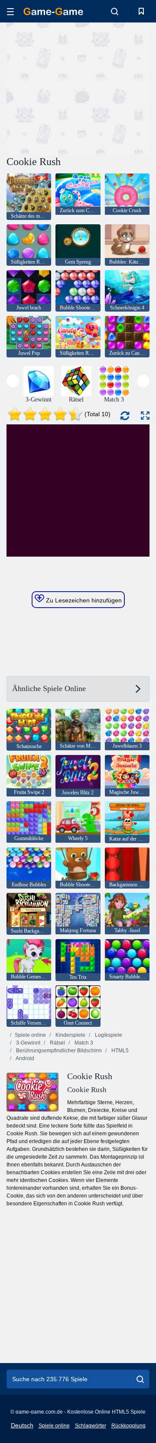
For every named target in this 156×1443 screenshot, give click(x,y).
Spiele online (30, 1035)
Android (24, 1058)
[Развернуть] (145, 415)
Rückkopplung (128, 1426)
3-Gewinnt (27, 1043)
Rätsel (57, 1043)
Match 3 (83, 1043)
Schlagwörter (90, 1426)
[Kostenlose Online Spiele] (53, 11)
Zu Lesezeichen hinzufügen (83, 600)
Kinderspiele (69, 1035)
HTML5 (119, 1051)
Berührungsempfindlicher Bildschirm (58, 1051)
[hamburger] (10, 11)
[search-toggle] (114, 11)
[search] (140, 1379)
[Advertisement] (117, 88)
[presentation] (12, 381)
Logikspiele (108, 1035)
